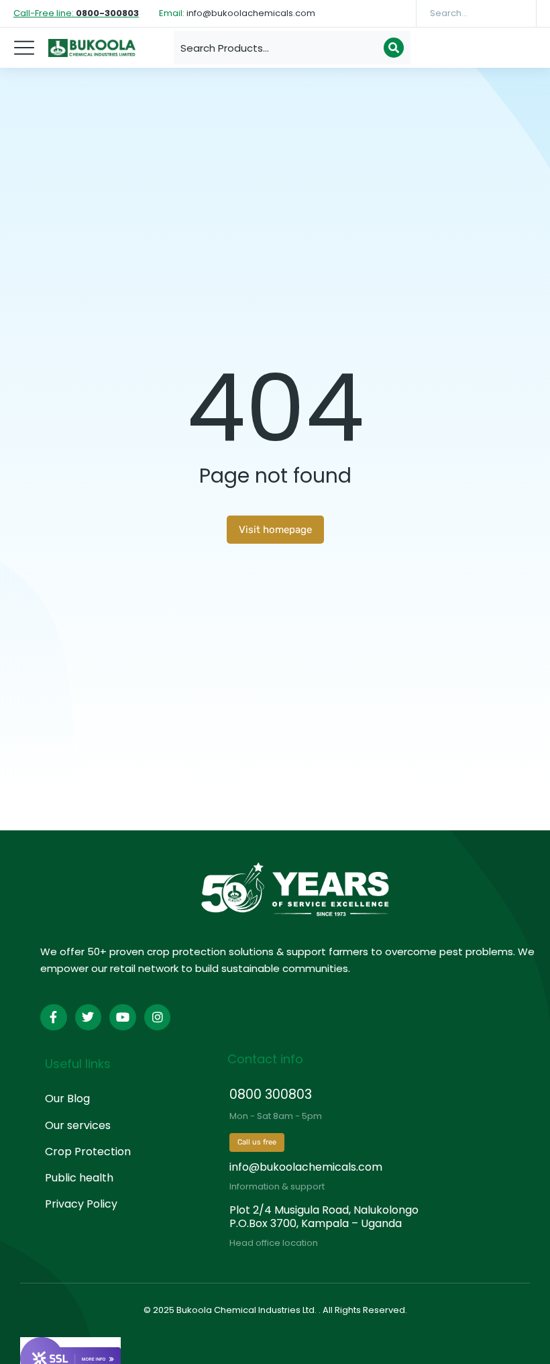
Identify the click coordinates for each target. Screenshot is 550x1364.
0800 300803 (270, 1094)
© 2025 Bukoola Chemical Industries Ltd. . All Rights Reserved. (275, 1310)
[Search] (516, 13)
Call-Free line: (76, 13)
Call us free (256, 1142)
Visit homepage (275, 530)
